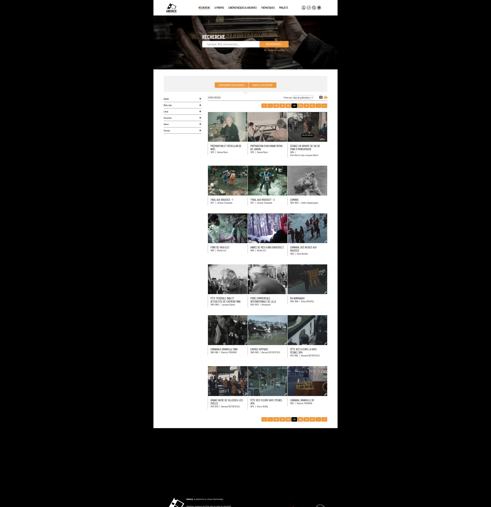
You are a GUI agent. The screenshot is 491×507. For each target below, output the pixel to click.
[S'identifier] (304, 8)
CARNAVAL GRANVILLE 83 (302, 400)
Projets (283, 7)
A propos (219, 7)
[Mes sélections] (309, 8)
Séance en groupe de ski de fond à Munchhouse (305, 147)
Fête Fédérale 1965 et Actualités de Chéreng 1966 (225, 299)
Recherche (204, 7)
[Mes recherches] (314, 8)
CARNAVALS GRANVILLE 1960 (224, 349)
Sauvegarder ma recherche (232, 85)
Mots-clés (168, 105)
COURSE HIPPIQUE (259, 349)
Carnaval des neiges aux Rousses (303, 248)
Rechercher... (274, 44)
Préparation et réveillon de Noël (225, 147)
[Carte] (325, 97)
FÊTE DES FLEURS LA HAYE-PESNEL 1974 (303, 350)
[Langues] (319, 8)
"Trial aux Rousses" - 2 (262, 199)
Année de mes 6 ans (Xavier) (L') (266, 247)
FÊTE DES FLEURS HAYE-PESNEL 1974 (266, 401)
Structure (168, 117)
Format (167, 130)
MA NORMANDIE (297, 298)
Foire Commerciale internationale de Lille (263, 299)
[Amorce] (171, 7)
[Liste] (320, 97)
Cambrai (294, 199)
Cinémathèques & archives (242, 7)
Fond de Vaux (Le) (219, 247)
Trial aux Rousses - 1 (221, 199)
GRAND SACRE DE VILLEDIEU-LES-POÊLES (227, 401)
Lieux (166, 111)
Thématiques (268, 7)
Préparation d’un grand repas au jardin (266, 147)
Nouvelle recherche (263, 85)
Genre (166, 124)
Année (166, 98)
